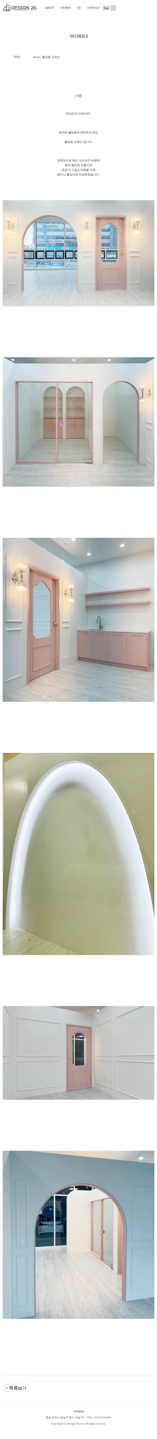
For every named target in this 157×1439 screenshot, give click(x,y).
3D (79, 7)
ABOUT (50, 7)
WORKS (66, 7)
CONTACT (93, 7)
